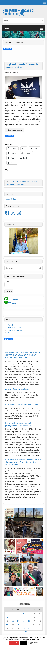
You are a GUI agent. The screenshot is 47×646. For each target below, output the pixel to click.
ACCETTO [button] (14, 643)
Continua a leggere (15, 130)
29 (23, 629)
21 (18, 625)
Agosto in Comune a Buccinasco (17, 389)
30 (29, 629)
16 (29, 621)
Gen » (26, 631)
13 (13, 621)
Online (10, 199)
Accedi (10, 325)
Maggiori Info (33, 643)
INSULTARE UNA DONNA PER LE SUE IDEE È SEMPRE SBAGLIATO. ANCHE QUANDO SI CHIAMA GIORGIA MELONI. (22, 355)
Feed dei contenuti (14, 327)
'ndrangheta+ (13, 181)
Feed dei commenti (15, 330)
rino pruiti (24, 184)
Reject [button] (23, 643)
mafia (18, 184)
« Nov (21, 631)
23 (29, 625)
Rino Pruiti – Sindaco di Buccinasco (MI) (18, 12)
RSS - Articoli (13, 300)
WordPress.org (13, 333)
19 (7, 625)
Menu (6, 28)
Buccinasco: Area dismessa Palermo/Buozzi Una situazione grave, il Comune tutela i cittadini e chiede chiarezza (23, 462)
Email (7, 281)
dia (36, 181)
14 (18, 621)
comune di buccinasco (27, 181)
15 (23, 621)
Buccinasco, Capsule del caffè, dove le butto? (21, 405)
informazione (10, 184)
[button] (9, 514)
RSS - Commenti (14, 303)
